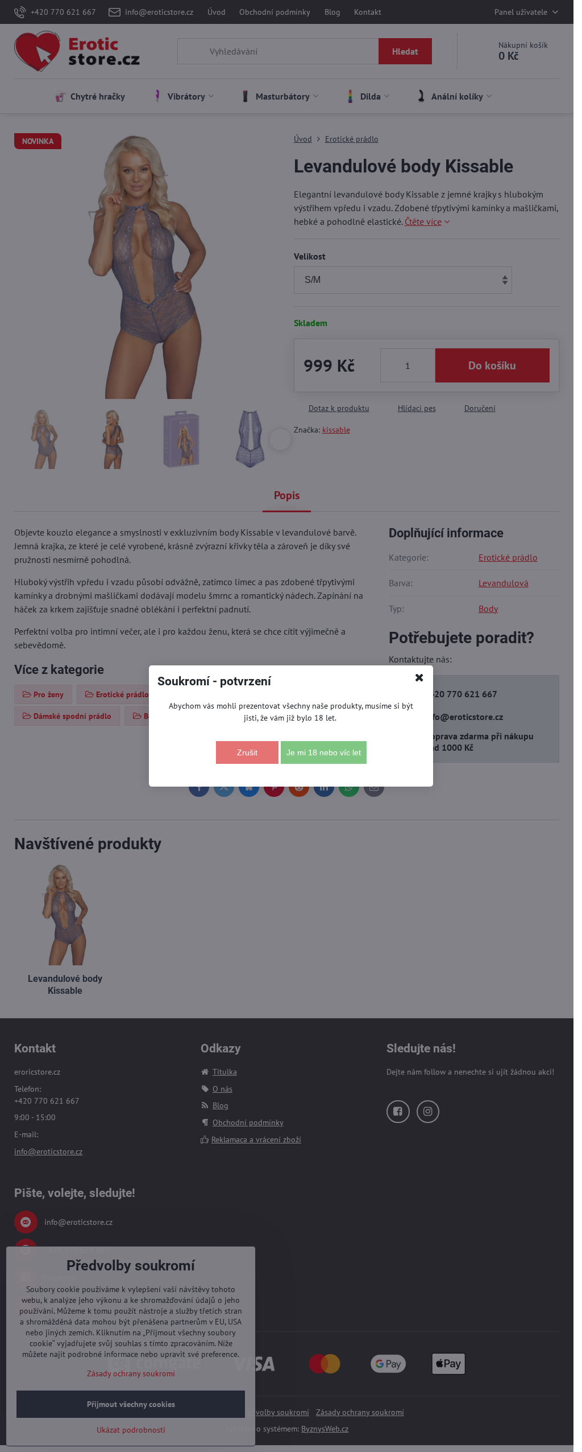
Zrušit (247, 752)
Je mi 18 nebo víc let (323, 752)
